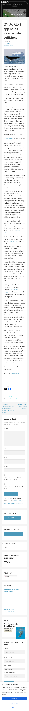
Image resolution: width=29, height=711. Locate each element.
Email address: (9, 673)
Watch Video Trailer (13, 534)
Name (5, 448)
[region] (14, 696)
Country (7, 666)
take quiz (8, 630)
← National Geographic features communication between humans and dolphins (8, 408)
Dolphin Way (5, 2)
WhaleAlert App (14, 398)
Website (6, 466)
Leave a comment (8, 45)
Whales (11, 397)
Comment (7, 429)
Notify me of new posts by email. (13, 487)
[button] (26, 3)
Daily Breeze (14, 373)
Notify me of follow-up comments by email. (12, 478)
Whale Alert (8, 138)
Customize (14, 703)
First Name (8, 648)
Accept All (14, 698)
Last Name (8, 657)
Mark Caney (7, 43)
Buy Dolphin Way (12, 517)
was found (13, 241)
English (8, 576)
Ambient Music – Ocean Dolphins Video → (22, 406)
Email (5, 457)
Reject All (14, 707)
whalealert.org (12, 367)
